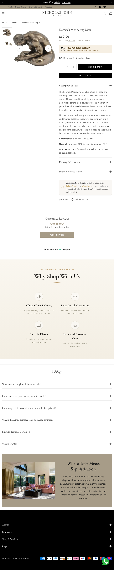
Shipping (71, 40)
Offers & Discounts (35, 7)
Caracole (66, 2)
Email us (75, 186)
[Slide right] (48, 48)
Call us (68, 186)
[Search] (104, 13)
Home (4, 22)
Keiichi (57, 2)
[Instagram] (96, 7)
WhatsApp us (87, 186)
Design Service (20, 7)
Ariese (14, 22)
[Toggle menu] (3, 13)
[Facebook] (100, 7)
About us (48, 7)
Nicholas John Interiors (20, 558)
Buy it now (85, 75)
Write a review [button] (57, 234)
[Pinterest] (104, 7)
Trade (10, 7)
